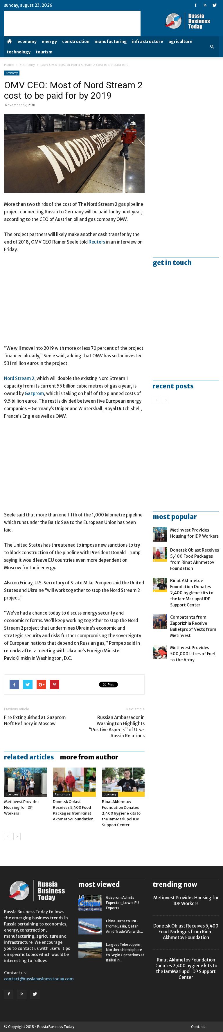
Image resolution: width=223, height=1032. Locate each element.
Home (9, 64)
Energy (49, 41)
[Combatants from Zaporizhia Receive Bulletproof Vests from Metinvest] (160, 621)
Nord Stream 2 (19, 378)
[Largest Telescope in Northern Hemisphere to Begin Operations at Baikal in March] (90, 950)
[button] (212, 47)
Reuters (97, 242)
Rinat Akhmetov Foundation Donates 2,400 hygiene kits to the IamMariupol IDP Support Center (121, 813)
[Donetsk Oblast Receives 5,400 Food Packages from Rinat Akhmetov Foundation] (74, 782)
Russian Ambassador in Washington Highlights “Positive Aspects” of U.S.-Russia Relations (117, 727)
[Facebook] (195, 5)
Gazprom (34, 393)
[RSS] (205, 5)
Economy (27, 41)
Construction (75, 41)
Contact (198, 1026)
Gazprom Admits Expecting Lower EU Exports (122, 902)
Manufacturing (111, 41)
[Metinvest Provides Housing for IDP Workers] (25, 782)
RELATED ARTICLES (29, 757)
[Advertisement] (74, 301)
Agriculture (180, 41)
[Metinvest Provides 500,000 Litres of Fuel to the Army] (160, 652)
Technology (18, 52)
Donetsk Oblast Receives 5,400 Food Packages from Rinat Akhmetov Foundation (185, 931)
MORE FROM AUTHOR (89, 757)
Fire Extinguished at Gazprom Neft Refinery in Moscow (35, 720)
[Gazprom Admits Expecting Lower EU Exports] (90, 903)
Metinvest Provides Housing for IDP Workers (21, 807)
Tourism (44, 52)
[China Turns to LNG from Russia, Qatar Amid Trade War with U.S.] (90, 926)
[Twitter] (214, 5)
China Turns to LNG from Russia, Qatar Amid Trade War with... (124, 926)
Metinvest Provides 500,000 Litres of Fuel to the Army (192, 653)
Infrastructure (147, 41)
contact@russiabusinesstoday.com (39, 978)
